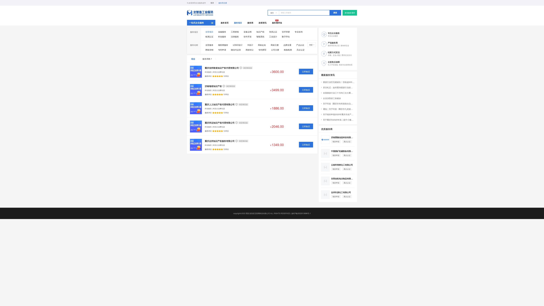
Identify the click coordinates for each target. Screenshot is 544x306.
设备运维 (248, 31)
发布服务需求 (350, 12)
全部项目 (209, 31)
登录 (212, 3)
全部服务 (209, 44)
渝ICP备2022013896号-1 (301, 213)
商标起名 (262, 44)
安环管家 (286, 31)
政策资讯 (263, 22)
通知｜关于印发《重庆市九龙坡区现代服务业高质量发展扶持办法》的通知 (338, 109)
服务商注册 (222, 3)
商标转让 (250, 49)
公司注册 (275, 49)
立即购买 (306, 71)
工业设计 (273, 36)
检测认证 (209, 36)
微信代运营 (236, 49)
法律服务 (235, 36)
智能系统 (260, 36)
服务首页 (225, 22)
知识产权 (260, 31)
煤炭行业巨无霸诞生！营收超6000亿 (338, 82)
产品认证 (300, 44)
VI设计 (250, 44)
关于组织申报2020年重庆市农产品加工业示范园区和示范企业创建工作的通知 (338, 114)
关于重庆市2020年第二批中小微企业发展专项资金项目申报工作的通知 (338, 119)
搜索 (335, 13)
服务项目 (238, 22)
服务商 (250, 22)
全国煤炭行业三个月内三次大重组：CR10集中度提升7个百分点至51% (338, 92)
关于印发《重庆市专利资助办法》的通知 (338, 103)
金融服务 (222, 31)
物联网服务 (223, 44)
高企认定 (301, 49)
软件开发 (248, 36)
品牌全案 (287, 44)
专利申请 (222, 49)
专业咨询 (299, 31)
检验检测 (288, 49)
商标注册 (275, 44)
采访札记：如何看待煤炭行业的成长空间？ (338, 87)
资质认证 (273, 31)
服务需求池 (277, 22)
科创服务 (222, 36)
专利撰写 (262, 49)
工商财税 (235, 31)
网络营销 (209, 49)
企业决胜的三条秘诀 (332, 98)
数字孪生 (286, 36)
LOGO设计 (238, 44)
